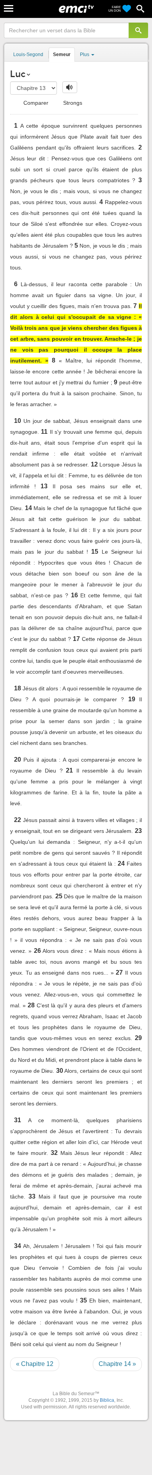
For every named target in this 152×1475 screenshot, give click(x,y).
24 (121, 863)
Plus (85, 54)
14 (28, 508)
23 (138, 830)
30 (59, 1070)
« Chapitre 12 (34, 1364)
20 (17, 759)
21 (69, 770)
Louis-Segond (28, 54)
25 (58, 896)
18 (17, 688)
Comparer (35, 103)
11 (44, 431)
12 (94, 464)
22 (17, 820)
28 (31, 1005)
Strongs (72, 103)
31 (17, 1120)
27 (119, 972)
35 (83, 1300)
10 (17, 420)
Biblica (107, 1400)
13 (44, 486)
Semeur (62, 54)
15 (94, 551)
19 (131, 699)
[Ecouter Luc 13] (69, 87)
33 (31, 1196)
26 (37, 950)
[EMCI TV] (76, 9)
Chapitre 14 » (117, 1364)
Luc (17, 74)
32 (54, 1152)
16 (74, 595)
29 (138, 1038)
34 (17, 1246)
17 (76, 638)
